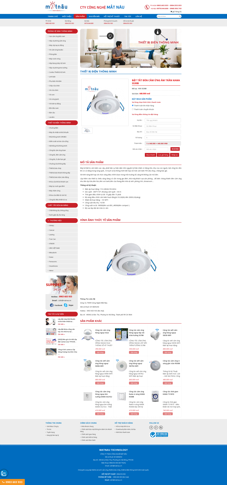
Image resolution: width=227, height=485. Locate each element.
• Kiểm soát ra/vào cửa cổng (58, 141)
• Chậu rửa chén (54, 86)
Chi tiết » (61, 324)
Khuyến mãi (94, 16)
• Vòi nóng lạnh (53, 99)
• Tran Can (52, 239)
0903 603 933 (13, 482)
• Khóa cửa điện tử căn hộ (57, 195)
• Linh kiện (51, 77)
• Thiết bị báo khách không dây (59, 173)
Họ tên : (139, 120)
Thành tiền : (138, 143)
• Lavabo (51, 117)
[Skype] (161, 427)
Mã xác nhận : (137, 149)
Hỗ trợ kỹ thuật (112, 16)
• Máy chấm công (54, 191)
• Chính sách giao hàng (88, 434)
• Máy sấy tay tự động (56, 45)
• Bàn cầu (51, 113)
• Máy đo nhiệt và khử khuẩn (58, 132)
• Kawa (50, 257)
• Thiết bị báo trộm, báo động (58, 177)
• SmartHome (53, 266)
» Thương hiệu (55, 220)
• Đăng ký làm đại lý (52, 435)
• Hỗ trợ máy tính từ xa (122, 426)
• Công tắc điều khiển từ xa (57, 200)
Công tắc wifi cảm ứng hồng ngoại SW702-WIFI (136, 363)
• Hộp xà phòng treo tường (57, 68)
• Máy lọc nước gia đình (56, 186)
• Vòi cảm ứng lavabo (55, 50)
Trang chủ (53, 16)
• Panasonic (52, 261)
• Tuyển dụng (50, 432)
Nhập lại (174, 155)
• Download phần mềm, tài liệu (125, 429)
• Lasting (51, 235)
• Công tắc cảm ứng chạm (57, 150)
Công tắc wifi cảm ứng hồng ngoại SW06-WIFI (102, 363)
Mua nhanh (150, 155)
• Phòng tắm (52, 54)
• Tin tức (48, 429)
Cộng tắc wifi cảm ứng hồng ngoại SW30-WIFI (170, 332)
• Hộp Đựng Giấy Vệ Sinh (57, 63)
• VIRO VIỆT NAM (54, 248)
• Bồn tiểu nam (53, 108)
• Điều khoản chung (86, 426)
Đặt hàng (100, 352)
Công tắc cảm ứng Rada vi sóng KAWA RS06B (137, 394)
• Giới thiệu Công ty (52, 426)
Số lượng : (138, 137)
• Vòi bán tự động (54, 104)
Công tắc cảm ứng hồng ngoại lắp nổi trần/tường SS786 (136, 332)
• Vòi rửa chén (53, 90)
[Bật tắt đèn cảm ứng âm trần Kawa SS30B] (87, 130)
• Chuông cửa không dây (57, 164)
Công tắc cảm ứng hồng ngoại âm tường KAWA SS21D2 (103, 394)
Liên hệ (138, 16)
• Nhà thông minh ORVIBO (57, 137)
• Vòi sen (51, 95)
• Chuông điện (53, 128)
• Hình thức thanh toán (122, 432)
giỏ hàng (176, 11)
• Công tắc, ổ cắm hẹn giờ (57, 159)
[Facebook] (151, 427)
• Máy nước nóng (54, 59)
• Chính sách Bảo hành (87, 440)
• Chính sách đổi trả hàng (88, 437)
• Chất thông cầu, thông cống (58, 210)
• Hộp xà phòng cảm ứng (57, 41)
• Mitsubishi (52, 252)
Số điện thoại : (137, 126)
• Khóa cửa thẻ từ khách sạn (58, 182)
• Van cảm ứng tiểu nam (56, 36)
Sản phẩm (80, 16)
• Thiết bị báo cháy (54, 168)
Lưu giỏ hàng (163, 155)
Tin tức (127, 16)
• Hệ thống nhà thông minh (57, 146)
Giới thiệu (66, 16)
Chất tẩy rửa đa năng (58, 205)
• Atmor (50, 270)
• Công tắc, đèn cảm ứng (56, 155)
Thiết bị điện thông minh (59, 123)
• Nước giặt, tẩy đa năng (56, 215)
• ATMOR (51, 243)
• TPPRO (51, 226)
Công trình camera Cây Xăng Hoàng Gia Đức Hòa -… (67, 351)
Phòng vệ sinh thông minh (60, 31)
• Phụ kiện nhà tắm (54, 81)
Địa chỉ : (139, 132)
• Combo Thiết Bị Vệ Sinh (56, 72)
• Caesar (51, 230)
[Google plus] (156, 427)
